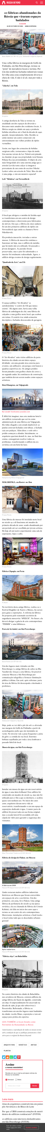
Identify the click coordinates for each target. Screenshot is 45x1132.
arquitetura (9, 1045)
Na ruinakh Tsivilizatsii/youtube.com (16, 412)
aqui (12, 1127)
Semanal (11, 1079)
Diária (19, 1079)
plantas (7, 1051)
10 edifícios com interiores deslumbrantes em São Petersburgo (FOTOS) (21, 1120)
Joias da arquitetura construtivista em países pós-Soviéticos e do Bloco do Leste (22, 1105)
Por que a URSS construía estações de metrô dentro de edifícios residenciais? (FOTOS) (22, 1112)
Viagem (22, 24)
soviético (23, 1045)
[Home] (3, 2)
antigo (34, 1045)
